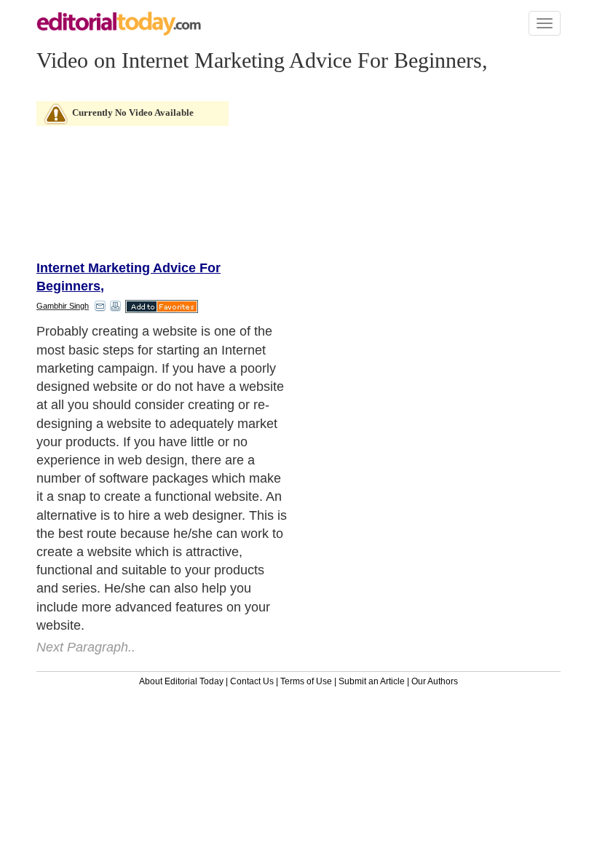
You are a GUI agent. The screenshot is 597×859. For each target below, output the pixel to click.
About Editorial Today (181, 681)
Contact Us (252, 681)
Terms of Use (306, 681)
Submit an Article (372, 681)
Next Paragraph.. (85, 647)
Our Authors (434, 681)
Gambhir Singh (62, 305)
